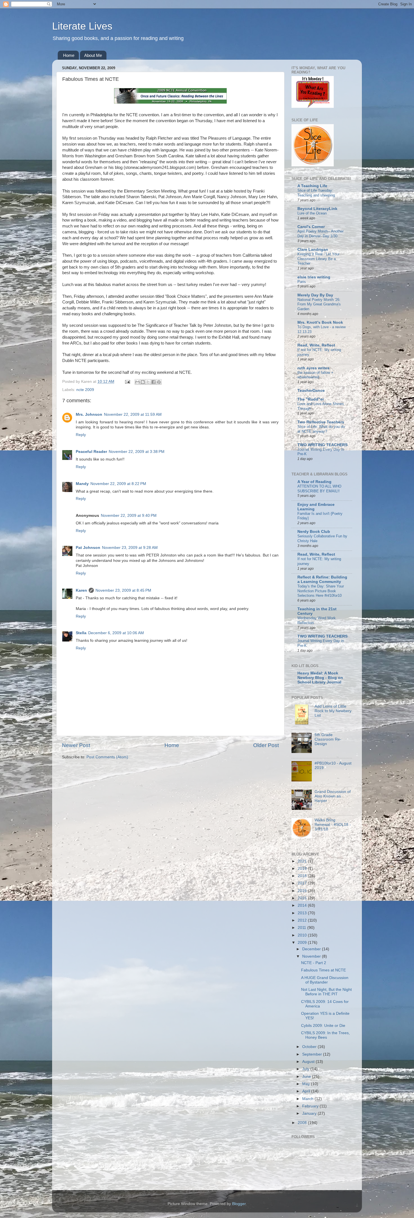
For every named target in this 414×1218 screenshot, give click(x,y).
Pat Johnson (88, 548)
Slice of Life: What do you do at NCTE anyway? (321, 428)
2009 (303, 942)
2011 (302, 928)
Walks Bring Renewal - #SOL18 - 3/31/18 (333, 824)
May (306, 1084)
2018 (303, 876)
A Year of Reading (314, 482)
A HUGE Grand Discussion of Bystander (324, 980)
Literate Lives (82, 26)
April (306, 1091)
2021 (303, 861)
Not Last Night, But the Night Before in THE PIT (326, 991)
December (312, 949)
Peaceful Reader (91, 452)
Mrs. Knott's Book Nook (320, 322)
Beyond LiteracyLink (317, 209)
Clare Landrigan (312, 249)
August (309, 1062)
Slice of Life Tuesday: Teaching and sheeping (316, 192)
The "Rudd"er (310, 399)
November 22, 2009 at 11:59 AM (133, 414)
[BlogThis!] (143, 382)
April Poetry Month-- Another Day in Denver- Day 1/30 (320, 233)
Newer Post (76, 745)
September (312, 1054)
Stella (81, 633)
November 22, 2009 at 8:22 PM (118, 484)
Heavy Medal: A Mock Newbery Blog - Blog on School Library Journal (320, 677)
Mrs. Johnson (89, 414)
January (310, 1113)
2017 (303, 883)
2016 (303, 891)
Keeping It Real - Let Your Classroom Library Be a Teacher (318, 258)
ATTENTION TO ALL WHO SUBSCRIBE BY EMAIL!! (319, 488)
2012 (303, 920)
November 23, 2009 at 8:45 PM (123, 590)
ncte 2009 (85, 390)
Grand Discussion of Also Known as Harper (333, 796)
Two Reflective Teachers (320, 422)
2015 (303, 898)
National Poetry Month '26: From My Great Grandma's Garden (319, 304)
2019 (303, 868)
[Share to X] (148, 382)
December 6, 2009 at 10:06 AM (116, 633)
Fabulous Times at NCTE (323, 970)
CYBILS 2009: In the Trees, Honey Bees (325, 1035)
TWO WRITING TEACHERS (322, 445)
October (310, 1047)
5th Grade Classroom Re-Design (328, 739)
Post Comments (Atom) (107, 757)
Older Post (266, 745)
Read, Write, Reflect (316, 345)
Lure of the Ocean (312, 213)
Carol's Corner (311, 227)
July (306, 1069)
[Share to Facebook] (153, 382)
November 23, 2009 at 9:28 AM (130, 548)
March (308, 1099)
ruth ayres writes (313, 368)
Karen (81, 590)
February (311, 1106)
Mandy (82, 484)
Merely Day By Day (315, 295)
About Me (93, 55)
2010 (303, 935)
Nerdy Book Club (313, 531)
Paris (301, 282)
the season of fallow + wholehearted (315, 374)
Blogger (239, 1204)
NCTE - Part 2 (313, 963)
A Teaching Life (312, 186)
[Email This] (137, 382)
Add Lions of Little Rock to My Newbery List (333, 711)
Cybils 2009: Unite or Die (323, 1025)
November (312, 956)
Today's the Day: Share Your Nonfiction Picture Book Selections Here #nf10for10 (320, 591)
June (307, 1076)
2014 (303, 905)
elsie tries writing (313, 277)
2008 (303, 1123)
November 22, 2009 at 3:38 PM (136, 452)
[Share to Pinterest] (159, 382)
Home (68, 55)
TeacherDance (311, 390)
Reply (81, 435)
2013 (303, 913)
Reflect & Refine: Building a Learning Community (322, 579)
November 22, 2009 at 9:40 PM (129, 515)
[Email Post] (127, 381)
